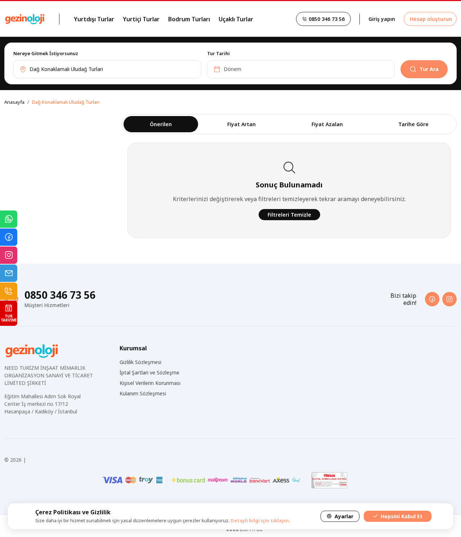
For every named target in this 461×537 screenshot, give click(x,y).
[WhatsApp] (8, 219)
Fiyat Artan (241, 124)
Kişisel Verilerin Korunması (150, 383)
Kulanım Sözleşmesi (143, 393)
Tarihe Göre (413, 124)
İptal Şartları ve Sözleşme (149, 372)
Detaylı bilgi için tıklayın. (260, 520)
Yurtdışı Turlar (94, 19)
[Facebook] (8, 237)
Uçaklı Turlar (236, 19)
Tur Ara (429, 69)
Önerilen (161, 124)
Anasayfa (14, 102)
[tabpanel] (230, 63)
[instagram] (449, 299)
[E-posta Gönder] (8, 273)
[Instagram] (8, 255)
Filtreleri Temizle (289, 214)
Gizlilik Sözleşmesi (140, 362)
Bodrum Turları (189, 19)
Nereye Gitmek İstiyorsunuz (45, 53)
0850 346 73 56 (326, 18)
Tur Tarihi (218, 53)
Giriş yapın (381, 18)
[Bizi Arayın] (8, 291)
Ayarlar (343, 516)
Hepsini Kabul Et (400, 516)
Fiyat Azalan (327, 124)
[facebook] (432, 299)
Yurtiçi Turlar (141, 19)
